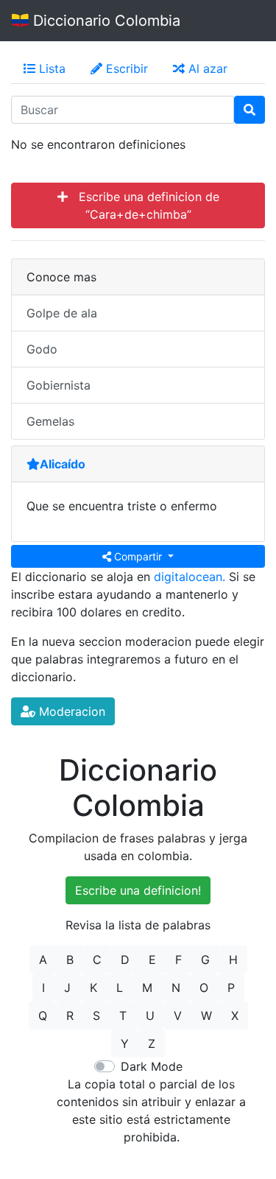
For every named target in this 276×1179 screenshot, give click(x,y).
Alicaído (62, 464)
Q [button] (42, 1015)
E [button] (152, 959)
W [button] (206, 1015)
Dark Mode (152, 1066)
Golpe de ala (61, 313)
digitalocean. (189, 576)
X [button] (234, 1015)
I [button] (43, 987)
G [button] (205, 959)
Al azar (206, 68)
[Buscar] (249, 110)
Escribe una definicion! (138, 890)
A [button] (43, 959)
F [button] (178, 959)
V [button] (178, 1015)
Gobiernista (58, 385)
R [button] (70, 1015)
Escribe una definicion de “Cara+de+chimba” (143, 205)
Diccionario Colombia (104, 20)
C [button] (97, 959)
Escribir (125, 68)
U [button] (150, 1015)
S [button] (96, 1015)
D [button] (125, 959)
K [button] (93, 987)
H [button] (233, 959)
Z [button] (151, 1043)
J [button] (67, 987)
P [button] (231, 987)
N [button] (175, 987)
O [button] (203, 987)
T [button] (123, 1015)
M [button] (147, 987)
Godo (41, 349)
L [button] (119, 987)
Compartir (138, 556)
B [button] (70, 959)
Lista (50, 68)
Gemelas (50, 421)
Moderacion (70, 711)
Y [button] (125, 1043)
